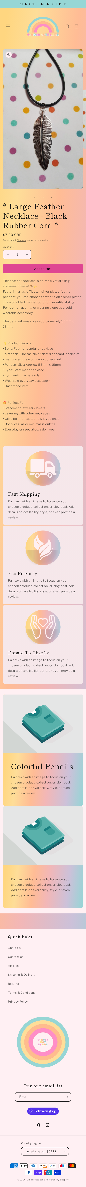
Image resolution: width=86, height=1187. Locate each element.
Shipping (21, 240)
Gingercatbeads (36, 1179)
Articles (13, 965)
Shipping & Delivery (21, 974)
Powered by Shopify (57, 1179)
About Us (14, 947)
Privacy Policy (18, 1001)
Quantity (8, 246)
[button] (8, 26)
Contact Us (16, 956)
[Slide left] (34, 196)
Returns (13, 983)
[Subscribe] (66, 1097)
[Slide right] (51, 196)
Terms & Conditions (21, 992)
